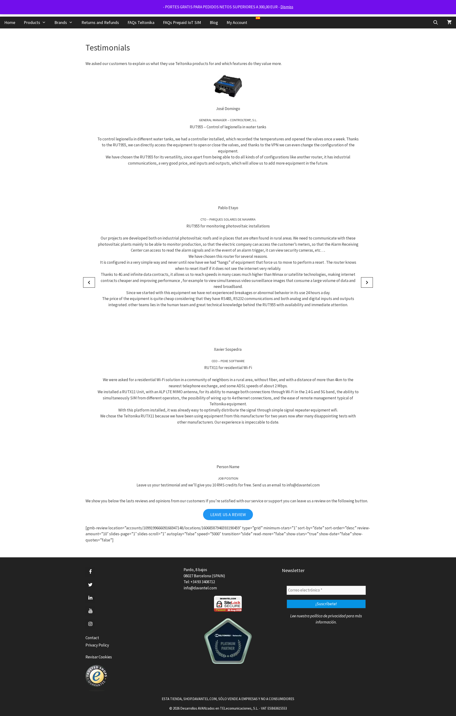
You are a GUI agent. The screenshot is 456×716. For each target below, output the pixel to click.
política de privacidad (328, 616)
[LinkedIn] (90, 598)
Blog (214, 22)
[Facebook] (90, 572)
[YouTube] (90, 611)
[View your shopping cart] (449, 22)
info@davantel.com (200, 588)
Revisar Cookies (99, 657)
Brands (60, 22)
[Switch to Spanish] (258, 18)
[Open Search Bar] (436, 22)
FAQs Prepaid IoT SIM (182, 22)
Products (32, 22)
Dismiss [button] (286, 6)
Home (9, 22)
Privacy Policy (97, 645)
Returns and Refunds (100, 22)
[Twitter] (90, 585)
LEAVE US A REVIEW (228, 514)
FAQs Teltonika (141, 22)
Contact (92, 637)
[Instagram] (90, 624)
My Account (237, 22)
